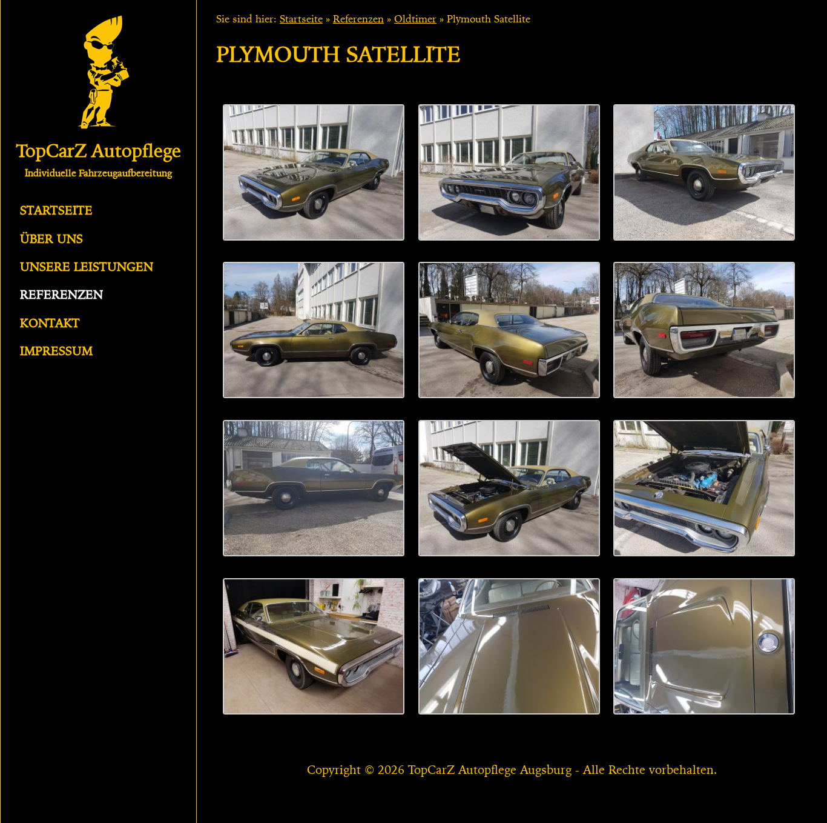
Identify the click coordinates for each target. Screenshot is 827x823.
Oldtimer (415, 20)
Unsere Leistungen (86, 268)
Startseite (56, 211)
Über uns (51, 240)
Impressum (56, 352)
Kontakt (50, 324)
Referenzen (61, 296)
